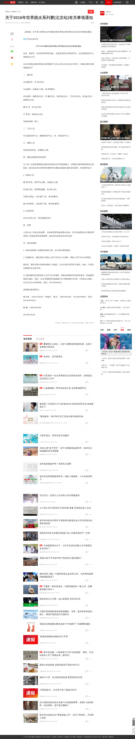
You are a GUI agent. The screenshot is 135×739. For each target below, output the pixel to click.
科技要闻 (104, 211)
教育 (109, 330)
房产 (115, 330)
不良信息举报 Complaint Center (92, 737)
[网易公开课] (83, 2)
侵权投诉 (111, 737)
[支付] (97, 2)
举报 (92, 22)
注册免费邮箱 (117, 2)
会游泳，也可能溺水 (52, 356)
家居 (129, 330)
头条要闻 (104, 73)
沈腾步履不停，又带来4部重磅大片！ (113, 159)
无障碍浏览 (34, 2)
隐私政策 (79, 737)
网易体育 (14, 11)
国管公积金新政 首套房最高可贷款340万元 (60, 665)
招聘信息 (67, 737)
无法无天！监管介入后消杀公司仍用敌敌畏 (60, 495)
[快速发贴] (12, 34)
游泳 (25, 39)
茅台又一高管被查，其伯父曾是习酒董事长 (115, 205)
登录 (108, 2)
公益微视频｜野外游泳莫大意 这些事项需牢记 (64, 388)
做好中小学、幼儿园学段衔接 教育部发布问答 (61, 677)
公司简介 (54, 737)
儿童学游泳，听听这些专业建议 (54, 435)
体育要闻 (104, 24)
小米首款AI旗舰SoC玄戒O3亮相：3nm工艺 (115, 232)
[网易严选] (90, 2)
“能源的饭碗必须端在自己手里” (54, 636)
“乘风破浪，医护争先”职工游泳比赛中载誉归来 (61, 416)
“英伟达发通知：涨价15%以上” (111, 241)
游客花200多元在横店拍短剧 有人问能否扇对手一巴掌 (65, 533)
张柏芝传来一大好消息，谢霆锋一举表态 (114, 154)
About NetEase (46, 737)
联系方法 (60, 737)
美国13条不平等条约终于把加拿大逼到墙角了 (61, 558)
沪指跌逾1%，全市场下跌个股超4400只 (58, 690)
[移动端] (76, 2)
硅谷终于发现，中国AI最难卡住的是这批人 (115, 236)
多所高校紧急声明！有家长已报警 (55, 464)
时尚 (102, 330)
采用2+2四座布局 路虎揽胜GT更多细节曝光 (115, 279)
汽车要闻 (104, 252)
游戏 (122, 330)
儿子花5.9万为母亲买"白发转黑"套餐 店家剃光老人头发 (65, 508)
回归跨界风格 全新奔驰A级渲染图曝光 (113, 291)
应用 (26, 2)
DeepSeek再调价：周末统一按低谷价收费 (115, 246)
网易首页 (20, 2)
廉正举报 (104, 737)
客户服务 (73, 737)
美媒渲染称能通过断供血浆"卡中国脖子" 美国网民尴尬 (65, 624)
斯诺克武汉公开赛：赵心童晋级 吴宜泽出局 (60, 599)
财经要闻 (104, 164)
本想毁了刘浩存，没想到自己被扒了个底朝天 (116, 142)
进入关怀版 (41, 2)
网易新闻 (108, 12)
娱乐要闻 (104, 122)
